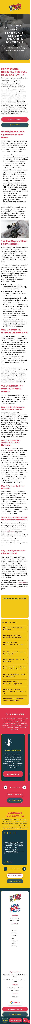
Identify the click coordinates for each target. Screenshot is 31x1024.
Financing (14, 946)
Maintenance (15, 943)
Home (14, 23)
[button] (25, 1020)
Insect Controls (14, 25)
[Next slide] (24, 787)
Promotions (15, 940)
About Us (14, 933)
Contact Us (14, 935)
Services (14, 930)
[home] (15, 7)
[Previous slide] (5, 787)
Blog (13, 938)
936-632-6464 (15, 990)
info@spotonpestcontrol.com (15, 988)
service (10, 450)
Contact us (22, 583)
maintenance (10, 531)
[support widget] (28, 1021)
